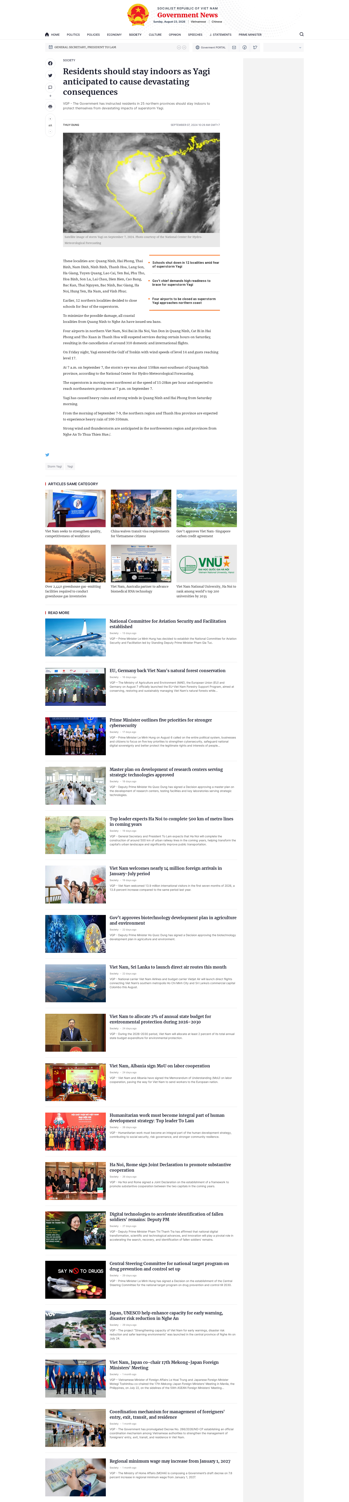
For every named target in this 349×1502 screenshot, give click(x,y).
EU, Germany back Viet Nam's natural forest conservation (168, 670)
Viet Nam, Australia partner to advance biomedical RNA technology (139, 589)
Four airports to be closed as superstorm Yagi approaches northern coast (184, 301)
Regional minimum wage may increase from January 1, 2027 (170, 1461)
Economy (114, 34)
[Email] (234, 47)
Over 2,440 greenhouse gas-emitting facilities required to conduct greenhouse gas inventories (73, 591)
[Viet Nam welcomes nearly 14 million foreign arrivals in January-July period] (75, 884)
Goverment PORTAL (213, 47)
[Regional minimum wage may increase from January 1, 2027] (75, 1477)
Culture (155, 34)
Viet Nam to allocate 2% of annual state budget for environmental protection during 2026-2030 (160, 1019)
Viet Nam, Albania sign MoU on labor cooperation (160, 1065)
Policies (93, 34)
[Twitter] (255, 47)
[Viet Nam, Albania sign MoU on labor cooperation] (75, 1082)
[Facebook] (244, 47)
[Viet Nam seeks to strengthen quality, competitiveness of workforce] (75, 508)
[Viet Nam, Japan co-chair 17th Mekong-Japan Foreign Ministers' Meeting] (75, 1379)
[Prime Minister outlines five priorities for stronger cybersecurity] (75, 736)
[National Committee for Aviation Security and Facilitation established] (75, 637)
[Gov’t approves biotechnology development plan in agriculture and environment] (75, 934)
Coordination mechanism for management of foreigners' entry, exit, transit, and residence (167, 1414)
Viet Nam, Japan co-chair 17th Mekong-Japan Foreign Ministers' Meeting (164, 1365)
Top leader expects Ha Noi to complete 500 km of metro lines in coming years (171, 821)
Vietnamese (198, 21)
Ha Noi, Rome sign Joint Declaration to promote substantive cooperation (170, 1167)
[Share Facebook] (50, 63)
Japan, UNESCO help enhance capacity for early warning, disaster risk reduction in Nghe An (166, 1315)
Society (135, 34)
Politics (73, 34)
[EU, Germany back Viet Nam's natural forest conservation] (75, 687)
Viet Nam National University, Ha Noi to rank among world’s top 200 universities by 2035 (206, 591)
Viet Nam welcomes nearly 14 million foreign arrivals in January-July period (166, 871)
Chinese (217, 21)
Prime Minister (250, 34)
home (55, 34)
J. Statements (220, 34)
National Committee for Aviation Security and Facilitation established (168, 624)
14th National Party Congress (75, 47)
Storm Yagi (54, 466)
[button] (179, 47)
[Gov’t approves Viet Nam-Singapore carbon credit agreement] (207, 508)
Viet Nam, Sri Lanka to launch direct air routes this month (168, 967)
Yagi (70, 466)
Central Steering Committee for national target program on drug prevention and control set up (169, 1266)
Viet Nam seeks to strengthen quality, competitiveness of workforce (73, 533)
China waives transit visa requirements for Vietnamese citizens (140, 533)
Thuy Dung (71, 124)
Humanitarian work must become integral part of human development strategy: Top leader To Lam (167, 1118)
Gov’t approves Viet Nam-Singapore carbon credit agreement (203, 533)
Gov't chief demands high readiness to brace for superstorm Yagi (181, 283)
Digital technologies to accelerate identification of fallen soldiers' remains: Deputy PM (166, 1217)
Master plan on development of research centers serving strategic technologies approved (166, 772)
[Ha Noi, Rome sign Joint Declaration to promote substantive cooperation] (75, 1181)
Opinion (175, 34)
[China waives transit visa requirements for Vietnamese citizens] (141, 508)
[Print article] (50, 106)
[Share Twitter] (50, 75)
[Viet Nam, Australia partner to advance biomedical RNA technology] (141, 563)
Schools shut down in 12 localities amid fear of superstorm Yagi (185, 264)
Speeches (195, 34)
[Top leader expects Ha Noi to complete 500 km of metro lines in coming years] (75, 835)
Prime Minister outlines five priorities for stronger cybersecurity (161, 723)
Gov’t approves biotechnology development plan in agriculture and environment (173, 920)
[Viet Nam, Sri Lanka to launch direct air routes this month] (75, 983)
